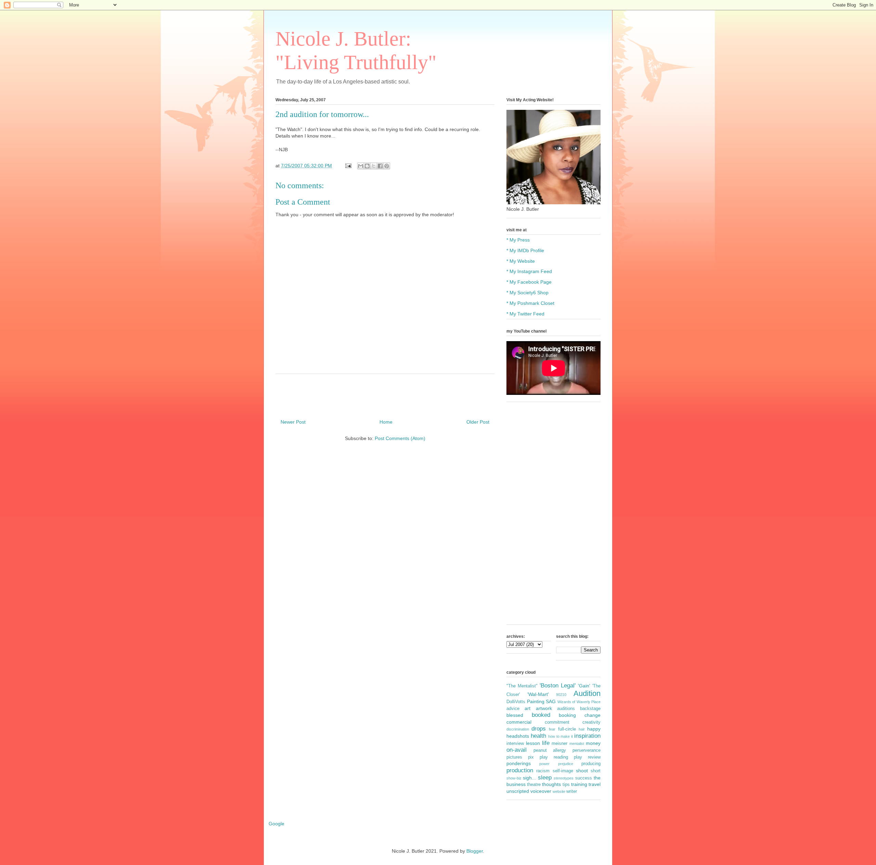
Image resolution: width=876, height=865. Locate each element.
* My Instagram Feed (529, 271)
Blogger (474, 851)
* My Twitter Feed (525, 314)
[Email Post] (348, 165)
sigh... (529, 777)
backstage (590, 708)
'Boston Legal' (558, 685)
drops (538, 728)
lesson (533, 743)
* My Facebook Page (529, 282)
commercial (518, 722)
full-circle (567, 729)
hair (582, 729)
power (544, 764)
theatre (534, 784)
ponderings (518, 763)
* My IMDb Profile (525, 250)
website (559, 791)
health (538, 736)
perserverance (586, 750)
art (527, 708)
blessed (514, 715)
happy (594, 729)
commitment (557, 722)
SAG (551, 701)
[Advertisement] (553, 516)
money (593, 743)
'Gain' (584, 685)
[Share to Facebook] (380, 166)
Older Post (477, 422)
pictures (514, 757)
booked (541, 715)
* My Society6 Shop (527, 292)
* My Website (520, 261)
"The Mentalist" (522, 686)
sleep (545, 777)
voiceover (540, 791)
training (579, 784)
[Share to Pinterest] (386, 166)
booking (567, 715)
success (583, 778)
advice (512, 708)
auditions (566, 708)
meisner (559, 743)
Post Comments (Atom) (400, 438)
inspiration (587, 736)
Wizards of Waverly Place (579, 702)
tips (566, 784)
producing (591, 763)
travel (595, 784)
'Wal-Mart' (538, 694)
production (519, 770)
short (596, 771)
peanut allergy (549, 750)
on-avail (516, 750)
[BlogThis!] (367, 166)
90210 (561, 695)
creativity (591, 722)
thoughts (551, 784)
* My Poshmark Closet (530, 303)
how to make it (560, 736)
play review (587, 757)
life (546, 743)
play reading (554, 757)
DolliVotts (515, 701)
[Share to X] (373, 166)
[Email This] (360, 166)
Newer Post (293, 422)
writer (571, 791)
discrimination (517, 729)
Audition (587, 693)
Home (385, 422)
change (592, 715)
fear (552, 729)
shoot (582, 770)
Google (276, 823)
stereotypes (564, 778)
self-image (563, 771)
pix (531, 757)
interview (515, 743)
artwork (544, 708)
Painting (535, 701)
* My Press (518, 240)
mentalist (576, 743)
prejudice (565, 764)
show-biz (513, 778)
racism (543, 771)
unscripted (517, 791)
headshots (517, 736)
